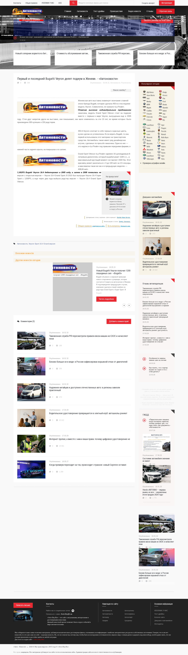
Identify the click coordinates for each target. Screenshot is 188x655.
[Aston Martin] (144, 95)
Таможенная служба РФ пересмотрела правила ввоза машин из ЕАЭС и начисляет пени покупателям (114, 53)
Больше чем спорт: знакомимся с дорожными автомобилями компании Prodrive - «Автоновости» (54, 37)
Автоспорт (128, 617)
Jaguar (165, 117)
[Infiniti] (160, 110)
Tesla (162, 150)
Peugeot (163, 128)
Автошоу (105, 617)
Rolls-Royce (164, 137)
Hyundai (165, 107)
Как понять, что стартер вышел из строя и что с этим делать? (158, 370)
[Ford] (160, 101)
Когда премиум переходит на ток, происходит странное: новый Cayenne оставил (87, 464)
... (14, 643)
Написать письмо (23, 605)
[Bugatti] (144, 107)
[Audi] (144, 98)
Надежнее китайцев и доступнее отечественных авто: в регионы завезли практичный (84, 389)
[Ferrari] (160, 95)
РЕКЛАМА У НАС (161, 611)
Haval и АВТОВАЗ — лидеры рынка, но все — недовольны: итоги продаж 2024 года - (155, 492)
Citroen (149, 120)
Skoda (163, 140)
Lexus (148, 128)
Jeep (164, 114)
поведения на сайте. (98, 226)
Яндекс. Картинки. (124, 221)
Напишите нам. (125, 226)
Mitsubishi (150, 150)
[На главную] (27, 11)
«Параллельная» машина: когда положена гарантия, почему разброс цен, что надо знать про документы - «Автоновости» (160, 423)
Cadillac (149, 111)
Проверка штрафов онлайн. (154, 163)
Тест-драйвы (159, 614)
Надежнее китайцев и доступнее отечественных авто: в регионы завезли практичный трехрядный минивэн (155, 316)
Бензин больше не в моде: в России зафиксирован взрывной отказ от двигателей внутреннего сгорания (156, 53)
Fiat (164, 98)
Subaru (163, 146)
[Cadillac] (144, 110)
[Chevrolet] (144, 117)
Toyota (163, 153)
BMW (148, 104)
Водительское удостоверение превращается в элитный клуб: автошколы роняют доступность (155, 328)
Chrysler (149, 114)
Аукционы (128, 621)
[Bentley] (144, 101)
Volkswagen (150, 159)
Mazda (149, 140)
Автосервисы (129, 614)
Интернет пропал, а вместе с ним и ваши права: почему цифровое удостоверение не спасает (156, 340)
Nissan (149, 153)
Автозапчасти (107, 614)
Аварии (105, 621)
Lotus (148, 134)
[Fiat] (160, 98)
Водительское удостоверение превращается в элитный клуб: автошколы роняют (88, 413)
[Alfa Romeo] (144, 92)
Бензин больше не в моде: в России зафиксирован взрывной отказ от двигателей (88, 361)
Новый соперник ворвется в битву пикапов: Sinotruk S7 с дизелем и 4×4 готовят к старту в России (32, 53)
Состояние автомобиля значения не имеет (156, 459)
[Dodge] (160, 92)
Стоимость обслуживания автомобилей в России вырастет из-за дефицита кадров (73, 53)
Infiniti (165, 111)
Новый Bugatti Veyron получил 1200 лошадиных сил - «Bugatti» (113, 272)
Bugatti (149, 107)
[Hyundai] (160, 107)
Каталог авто (159, 617)
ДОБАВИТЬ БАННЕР (31, 20)
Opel (162, 125)
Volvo (162, 159)
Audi (148, 98)
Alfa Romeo (150, 92)
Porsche (163, 131)
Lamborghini (151, 131)
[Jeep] (160, 114)
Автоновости (115, 83)
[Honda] (160, 104)
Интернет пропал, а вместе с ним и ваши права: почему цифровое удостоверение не (89, 439)
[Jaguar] (160, 117)
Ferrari (165, 95)
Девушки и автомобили (163, 621)
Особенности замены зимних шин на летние (157, 359)
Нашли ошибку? (119, 90)
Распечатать (126, 83)
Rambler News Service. (123, 217)
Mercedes (149, 143)
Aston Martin (151, 95)
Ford (164, 101)
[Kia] (160, 120)
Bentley (149, 101)
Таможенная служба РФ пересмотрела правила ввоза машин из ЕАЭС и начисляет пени (88, 337)
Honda (165, 104)
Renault (163, 134)
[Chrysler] (144, 114)
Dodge (165, 92)
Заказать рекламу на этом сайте (157, 20)
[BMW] (144, 104)
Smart (163, 143)
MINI (148, 146)
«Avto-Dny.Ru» (38, 639)
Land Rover (150, 125)
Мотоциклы (158, 624)
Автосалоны (129, 611)
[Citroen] (144, 120)
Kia (164, 120)
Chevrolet (149, 117)
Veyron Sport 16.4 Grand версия (42, 244)
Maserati (149, 137)
